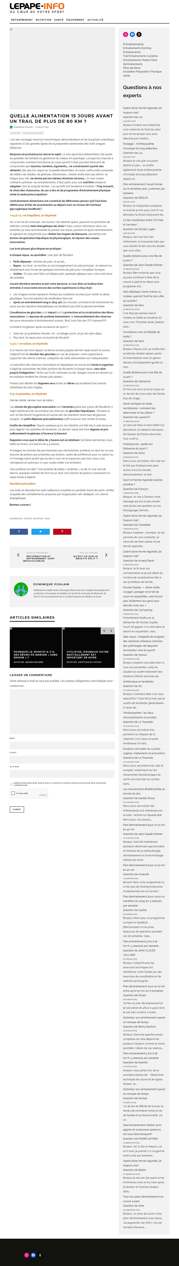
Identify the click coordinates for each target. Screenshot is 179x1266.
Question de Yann (133, 305)
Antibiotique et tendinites (138, 681)
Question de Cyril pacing (137, 609)
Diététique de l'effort (33, 133)
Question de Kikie (133, 1205)
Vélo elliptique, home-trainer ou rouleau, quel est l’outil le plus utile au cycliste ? (143, 296)
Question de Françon (135, 488)
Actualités (129, 71)
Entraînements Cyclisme (143, 56)
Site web (14, 767)
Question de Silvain (134, 995)
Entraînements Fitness (136, 60)
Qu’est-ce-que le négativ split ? (85, 557)
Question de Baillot (134, 1169)
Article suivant (89, 553)
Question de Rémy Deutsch (139, 1026)
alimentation (17, 519)
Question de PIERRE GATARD (140, 1138)
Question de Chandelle (136, 524)
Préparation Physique (149, 71)
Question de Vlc (132, 686)
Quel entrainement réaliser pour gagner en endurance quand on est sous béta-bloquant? (142, 1130)
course (28, 519)
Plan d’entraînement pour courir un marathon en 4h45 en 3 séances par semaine (144, 901)
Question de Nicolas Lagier (139, 229)
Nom (13, 738)
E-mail (14, 752)
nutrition (38, 519)
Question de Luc (133, 117)
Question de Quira (134, 453)
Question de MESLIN (135, 197)
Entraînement (22, 20)
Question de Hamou (135, 654)
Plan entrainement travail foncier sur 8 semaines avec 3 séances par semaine (144, 189)
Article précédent (37, 553)
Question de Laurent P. (136, 417)
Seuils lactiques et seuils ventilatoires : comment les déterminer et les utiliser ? (139, 408)
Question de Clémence (136, 381)
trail (48, 519)
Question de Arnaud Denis (138, 560)
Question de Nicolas (135, 1098)
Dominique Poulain (23, 127)
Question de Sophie (135, 910)
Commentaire (17, 686)
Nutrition (43, 20)
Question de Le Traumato (138, 721)
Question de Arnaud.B (136, 874)
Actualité (95, 20)
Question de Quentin (135, 1062)
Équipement (75, 20)
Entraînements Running (137, 48)
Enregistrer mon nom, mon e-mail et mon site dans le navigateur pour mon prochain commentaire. (60, 784)
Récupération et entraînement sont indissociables (39, 558)
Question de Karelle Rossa (139, 798)
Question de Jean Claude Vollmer (143, 264)
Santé (59, 20)
